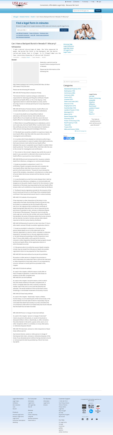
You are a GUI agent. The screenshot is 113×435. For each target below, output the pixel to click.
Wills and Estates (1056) (71, 129)
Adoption (92, 102)
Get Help (61, 412)
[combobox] (22, 30)
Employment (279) (70, 106)
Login (99, 1)
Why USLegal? (62, 410)
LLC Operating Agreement (22, 35)
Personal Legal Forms (18, 414)
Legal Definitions (68, 46)
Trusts (91, 112)
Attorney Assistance (33, 418)
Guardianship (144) (70, 108)
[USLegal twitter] (92, 419)
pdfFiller (61, 428)
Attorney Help (67, 44)
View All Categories (81, 131)
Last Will (91, 96)
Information (31, 401)
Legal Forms (16, 418)
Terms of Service (63, 405)
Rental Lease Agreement (42, 35)
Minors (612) (68, 114)
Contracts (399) (69, 95)
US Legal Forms (68, 50)
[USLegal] (20, 2)
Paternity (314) (69, 118)
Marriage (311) (68, 112)
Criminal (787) (68, 99)
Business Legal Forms (18, 416)
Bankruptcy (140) (69, 91)
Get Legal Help (31, 405)
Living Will (32, 35)
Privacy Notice (62, 407)
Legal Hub (61, 409)
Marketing (15, 422)
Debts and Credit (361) (71, 101)
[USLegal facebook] (82, 419)
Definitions (15, 403)
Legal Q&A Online (68, 48)
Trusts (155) (68, 127)
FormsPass (61, 426)
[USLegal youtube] (97, 419)
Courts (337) (68, 97)
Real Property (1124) (70, 123)
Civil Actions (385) (69, 93)
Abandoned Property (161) (72, 89)
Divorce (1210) (68, 104)
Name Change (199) (70, 116)
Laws (14, 407)
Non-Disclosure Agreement (23, 37)
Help (93, 1)
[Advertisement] (26, 73)
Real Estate (92, 106)
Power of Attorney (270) (71, 121)
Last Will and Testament (22, 33)
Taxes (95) (67, 125)
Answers (45, 405)
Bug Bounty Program (64, 414)
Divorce (91, 110)
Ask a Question (16, 405)
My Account (62, 416)
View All (14, 409)
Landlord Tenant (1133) (71, 110)
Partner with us (32, 420)
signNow (61, 430)
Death (33, 17)
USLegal (15, 17)
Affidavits (92, 104)
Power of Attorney (34, 33)
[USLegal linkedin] (87, 419)
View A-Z (91, 114)
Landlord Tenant (94, 108)
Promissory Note (44, 33)
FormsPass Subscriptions (19, 420)
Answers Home (24, 17)
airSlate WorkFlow (63, 432)
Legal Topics (67, 52)
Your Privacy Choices (64, 403)
